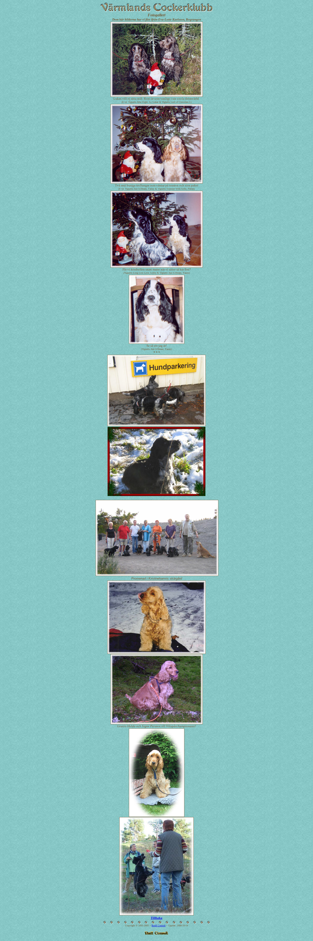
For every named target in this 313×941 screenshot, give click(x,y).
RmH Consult (159, 925)
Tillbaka (156, 918)
